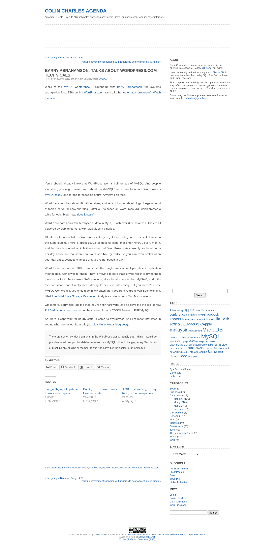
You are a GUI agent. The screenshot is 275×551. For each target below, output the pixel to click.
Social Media (214, 348)
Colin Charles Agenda (75, 10)
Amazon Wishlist (179, 468)
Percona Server (178, 348)
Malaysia (175, 423)
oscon (196, 344)
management (195, 330)
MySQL (102, 79)
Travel (173, 436)
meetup (174, 337)
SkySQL (200, 348)
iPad (201, 319)
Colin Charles (100, 534)
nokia (212, 341)
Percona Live (218, 344)
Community (207, 310)
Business (175, 392)
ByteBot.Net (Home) (180, 369)
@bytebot (207, 68)
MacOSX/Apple (199, 324)
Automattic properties (136, 92)
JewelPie (175, 478)
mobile (182, 337)
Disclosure (175, 372)
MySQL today (53, 194)
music (197, 337)
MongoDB (179, 402)
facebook (212, 314)
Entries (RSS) (126, 539)
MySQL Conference (77, 86)
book (197, 310)
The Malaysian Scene (181, 433)
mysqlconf (202, 341)
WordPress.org (178, 505)
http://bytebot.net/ (147, 537)
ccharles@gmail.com (196, 98)
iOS (196, 319)
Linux (184, 324)
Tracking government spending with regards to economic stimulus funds (120, 61)
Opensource (176, 426)
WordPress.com (94, 92)
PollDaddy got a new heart (62, 310)
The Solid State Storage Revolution (74, 296)
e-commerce (192, 315)
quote (191, 348)
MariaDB (219, 72)
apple (188, 309)
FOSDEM (176, 319)
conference (178, 314)
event (202, 315)
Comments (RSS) (146, 539)
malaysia (179, 329)
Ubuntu (174, 356)
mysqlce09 (104, 467)
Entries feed (176, 498)
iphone (208, 319)
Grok (172, 475)
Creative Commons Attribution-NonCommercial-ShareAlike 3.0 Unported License (166, 534)
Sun (210, 352)
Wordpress (137, 467)
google (188, 319)
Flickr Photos (177, 472)
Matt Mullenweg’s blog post (109, 324)
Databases (176, 395)
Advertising (176, 310)
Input (172, 419)
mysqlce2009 (117, 467)
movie (190, 337)
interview (93, 467)
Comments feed (178, 501)
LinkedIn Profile (178, 482)
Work (172, 440)
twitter (218, 352)
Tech (172, 429)
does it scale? (86, 214)
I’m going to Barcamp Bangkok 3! (65, 57)
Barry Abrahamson (129, 86)
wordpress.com (151, 467)
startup (185, 352)
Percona (205, 344)
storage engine (198, 351)
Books (173, 388)
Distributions (176, 412)
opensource (177, 344)
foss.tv (85, 467)
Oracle (189, 345)
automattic (56, 467)
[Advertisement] (118, 35)
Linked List (176, 376)
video (127, 467)
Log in (173, 494)
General (174, 416)
